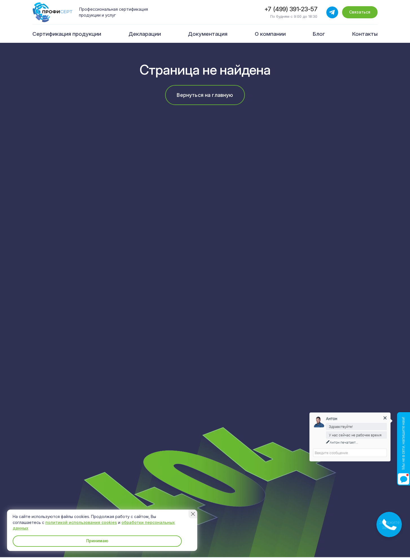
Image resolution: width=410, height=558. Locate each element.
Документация (207, 34)
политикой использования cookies (81, 522)
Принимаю (97, 540)
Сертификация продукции (66, 34)
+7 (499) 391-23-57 (290, 9)
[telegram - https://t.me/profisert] (332, 12)
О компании (270, 34)
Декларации (144, 34)
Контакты (365, 34)
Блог (319, 34)
